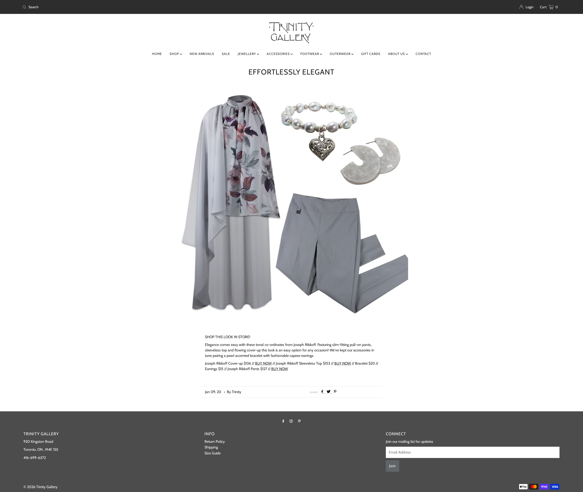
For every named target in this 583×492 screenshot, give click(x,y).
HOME (157, 54)
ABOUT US (397, 54)
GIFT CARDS (370, 54)
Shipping (211, 447)
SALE (226, 54)
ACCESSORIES (279, 54)
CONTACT (423, 54)
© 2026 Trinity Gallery (40, 487)
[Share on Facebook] (322, 392)
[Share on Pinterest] (335, 392)
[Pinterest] (299, 421)
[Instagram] (291, 421)
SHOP (175, 54)
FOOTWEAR (310, 54)
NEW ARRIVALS (202, 54)
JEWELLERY (247, 54)
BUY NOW (263, 363)
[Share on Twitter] (329, 392)
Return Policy (215, 441)
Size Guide (213, 453)
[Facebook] (283, 421)
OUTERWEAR (340, 54)
